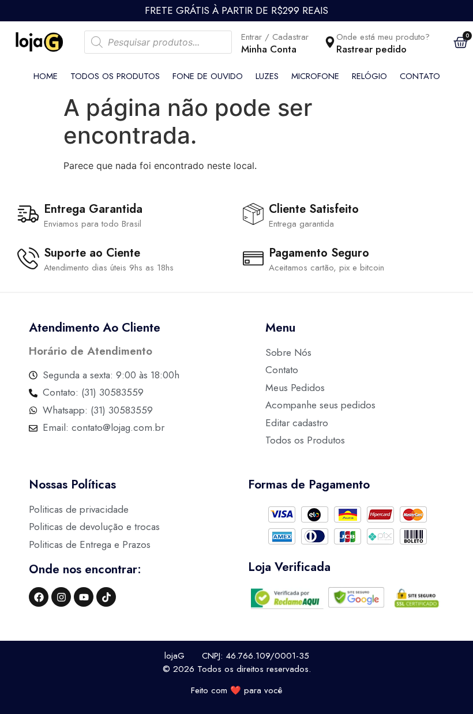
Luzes (267, 76)
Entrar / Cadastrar (275, 37)
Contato (420, 76)
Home (45, 76)
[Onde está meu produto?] (330, 42)
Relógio (369, 76)
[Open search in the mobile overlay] (158, 42)
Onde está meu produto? (383, 37)
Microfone (315, 76)
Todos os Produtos (115, 76)
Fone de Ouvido (207, 76)
